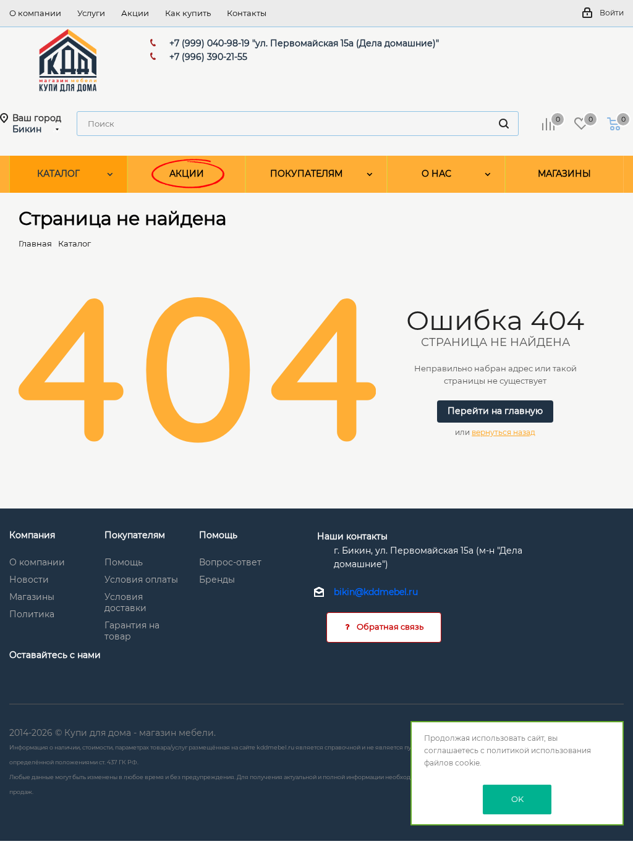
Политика (31, 614)
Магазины (31, 596)
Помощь (123, 562)
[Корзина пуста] (614, 123)
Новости (29, 579)
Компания (32, 535)
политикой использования (538, 750)
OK (517, 799)
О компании (37, 562)
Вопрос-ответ (230, 562)
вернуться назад (503, 432)
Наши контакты (352, 536)
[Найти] (504, 123)
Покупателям (134, 535)
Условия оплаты (141, 579)
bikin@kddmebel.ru (376, 591)
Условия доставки (125, 602)
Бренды (217, 579)
